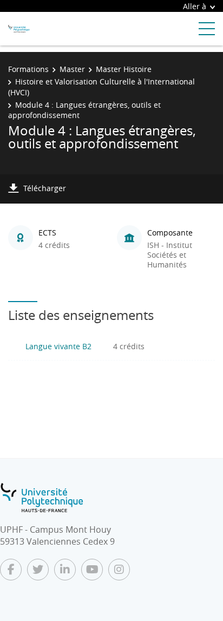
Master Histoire (124, 69)
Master (72, 69)
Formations (28, 69)
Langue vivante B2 (58, 346)
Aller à (194, 6)
